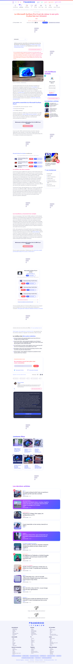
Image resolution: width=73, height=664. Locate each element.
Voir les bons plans (34, 49)
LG (31, 639)
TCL (31, 643)
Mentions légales (20, 660)
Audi (13, 638)
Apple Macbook (52, 629)
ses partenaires (22, 408)
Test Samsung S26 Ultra (46, 657)
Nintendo (32, 632)
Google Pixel (15, 629)
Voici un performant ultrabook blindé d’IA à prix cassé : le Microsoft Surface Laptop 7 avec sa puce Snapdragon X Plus (38, 467)
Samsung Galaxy (15, 633)
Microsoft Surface (53, 634)
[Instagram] (31, 625)
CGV (56, 660)
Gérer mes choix (28, 416)
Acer (50, 628)
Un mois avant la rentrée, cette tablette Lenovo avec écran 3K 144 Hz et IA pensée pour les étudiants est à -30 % (28, 346)
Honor (51, 632)
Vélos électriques (53, 647)
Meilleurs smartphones (51, 176)
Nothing (51, 641)
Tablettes (32, 647)
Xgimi (32, 644)
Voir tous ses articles (36, 388)
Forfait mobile (58, 2)
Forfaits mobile (50, 178)
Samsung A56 (49, 173)
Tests (42, 2)
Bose (51, 639)
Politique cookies (20, 411)
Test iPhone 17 (43, 655)
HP (50, 633)
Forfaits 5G (49, 175)
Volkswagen (15, 645)
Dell (50, 630)
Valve (32, 635)
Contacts (32, 660)
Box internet (49, 184)
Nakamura (51, 652)
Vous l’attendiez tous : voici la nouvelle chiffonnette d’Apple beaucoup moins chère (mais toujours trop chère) (35, 578)
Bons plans (51, 2)
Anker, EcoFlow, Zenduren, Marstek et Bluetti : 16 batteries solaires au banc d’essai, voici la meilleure (36, 546)
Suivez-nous (45, 22)
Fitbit (13, 650)
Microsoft (23, 378)
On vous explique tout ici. (36, 327)
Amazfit (14, 648)
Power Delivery (36, 231)
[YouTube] (37, 625)
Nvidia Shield (33, 633)
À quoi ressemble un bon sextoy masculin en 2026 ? (35, 525)
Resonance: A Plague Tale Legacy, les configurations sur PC (33, 514)
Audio (50, 637)
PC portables (35, 378)
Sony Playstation (34, 634)
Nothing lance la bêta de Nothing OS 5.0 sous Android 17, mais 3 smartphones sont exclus (35, 599)
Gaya (51, 650)
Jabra (51, 640)
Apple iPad (33, 648)
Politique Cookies (39, 660)
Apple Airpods (52, 638)
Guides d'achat (26, 512)
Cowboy (51, 648)
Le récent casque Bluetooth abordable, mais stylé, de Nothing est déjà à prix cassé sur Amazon (54, 115)
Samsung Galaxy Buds (54, 642)
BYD (13, 639)
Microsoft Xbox (33, 631)
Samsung (33, 641)
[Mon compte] (20, 2)
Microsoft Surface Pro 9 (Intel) (19, 153)
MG (13, 641)
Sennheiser (52, 643)
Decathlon (51, 649)
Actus (38, 2)
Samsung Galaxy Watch (17, 653)
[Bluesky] (43, 625)
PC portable (34, 87)
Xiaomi (14, 635)
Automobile (14, 637)
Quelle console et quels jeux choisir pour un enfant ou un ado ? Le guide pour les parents (35, 567)
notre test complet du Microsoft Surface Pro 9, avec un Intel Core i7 (27, 251)
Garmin (14, 651)
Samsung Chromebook (54, 635)
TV (31, 637)
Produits (42, 378)
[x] (14, 388)
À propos (27, 660)
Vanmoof (51, 654)
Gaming (32, 627)
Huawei (14, 630)
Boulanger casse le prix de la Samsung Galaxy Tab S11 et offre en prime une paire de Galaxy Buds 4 (28, 349)
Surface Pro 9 (21, 92)
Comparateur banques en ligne (28, 657)
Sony (32, 642)
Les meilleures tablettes (23, 299)
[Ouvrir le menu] (13, 2)
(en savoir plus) (35, 404)
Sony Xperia (15, 634)
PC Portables (52, 627)
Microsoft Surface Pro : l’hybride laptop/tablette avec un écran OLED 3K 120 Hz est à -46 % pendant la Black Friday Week (38, 451)
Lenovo (51, 631)
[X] (29, 625)
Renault (14, 643)
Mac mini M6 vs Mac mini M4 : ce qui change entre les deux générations (35, 588)
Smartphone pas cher (51, 180)
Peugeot (14, 642)
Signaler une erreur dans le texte (19, 374)
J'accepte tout (28, 413)
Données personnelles (49, 660)
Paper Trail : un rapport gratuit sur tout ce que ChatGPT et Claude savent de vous (17, 450)
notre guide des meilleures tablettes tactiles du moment (30, 308)
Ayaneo (32, 629)
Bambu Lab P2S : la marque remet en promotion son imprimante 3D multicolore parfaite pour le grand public (53, 110)
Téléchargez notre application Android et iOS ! (23, 331)
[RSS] (35, 625)
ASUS (32, 628)
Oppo (13, 632)
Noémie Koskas (20, 382)
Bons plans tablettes (25, 9)
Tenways (51, 653)
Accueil (14, 9)
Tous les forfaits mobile (53, 98)
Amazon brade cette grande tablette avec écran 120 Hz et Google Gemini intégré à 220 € (27, 339)
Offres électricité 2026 (51, 185)
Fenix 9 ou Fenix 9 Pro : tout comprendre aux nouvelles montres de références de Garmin (35, 535)
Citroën (14, 640)
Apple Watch (15, 649)
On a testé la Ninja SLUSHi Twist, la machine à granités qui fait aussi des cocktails (35, 493)
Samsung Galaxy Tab (34, 652)
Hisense (32, 638)
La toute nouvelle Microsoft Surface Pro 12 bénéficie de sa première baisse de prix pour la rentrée (27, 467)
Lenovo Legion (33, 630)
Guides (45, 2)
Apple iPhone (15, 628)
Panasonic (33, 640)
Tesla (13, 644)
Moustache (52, 651)
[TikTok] (41, 625)
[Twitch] (39, 625)
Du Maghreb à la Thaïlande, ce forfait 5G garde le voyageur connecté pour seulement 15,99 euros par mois (54, 105)
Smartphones (15, 627)
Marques (16, 378)
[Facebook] (33, 625)
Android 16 (59, 655)
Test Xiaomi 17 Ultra (51, 655)
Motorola (14, 631)
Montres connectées (16, 647)
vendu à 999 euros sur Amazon (29, 114)
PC (28, 378)
